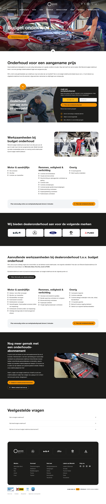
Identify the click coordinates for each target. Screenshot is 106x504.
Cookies (16, 493)
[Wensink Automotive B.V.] (53, 4)
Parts (64, 475)
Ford (15, 468)
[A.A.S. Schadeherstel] (33, 489)
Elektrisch (33, 468)
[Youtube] (90, 466)
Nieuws (49, 473)
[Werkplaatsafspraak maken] (53, 25)
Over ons (10, 493)
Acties (48, 471)
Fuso (15, 475)
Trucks (32, 473)
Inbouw (65, 473)
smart (15, 473)
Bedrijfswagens (34, 471)
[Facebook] (80, 466)
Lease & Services (68, 466)
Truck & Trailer (67, 471)
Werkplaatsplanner (52, 466)
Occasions (66, 477)
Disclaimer (23, 493)
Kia (15, 471)
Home (9, 15)
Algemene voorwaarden (34, 493)
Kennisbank (50, 475)
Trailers (32, 475)
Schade (65, 468)
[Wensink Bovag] (20, 489)
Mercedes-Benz (18, 466)
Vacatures (49, 477)
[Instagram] (84, 466)
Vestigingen (50, 468)
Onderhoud (16, 15)
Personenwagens (35, 466)
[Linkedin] (87, 466)
